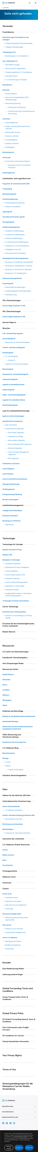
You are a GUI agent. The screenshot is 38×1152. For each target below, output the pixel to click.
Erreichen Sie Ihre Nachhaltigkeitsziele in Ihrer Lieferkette (18, 624)
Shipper (8, 766)
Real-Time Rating (11, 425)
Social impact (9, 949)
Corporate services (11, 897)
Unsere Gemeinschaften (11, 806)
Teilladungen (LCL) (9, 52)
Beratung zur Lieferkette (11, 521)
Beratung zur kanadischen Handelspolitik (19, 262)
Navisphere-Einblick (12, 590)
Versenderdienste (8, 1112)
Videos (4, 705)
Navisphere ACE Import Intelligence (17, 567)
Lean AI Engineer (8, 469)
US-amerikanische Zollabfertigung (16, 242)
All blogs (5, 758)
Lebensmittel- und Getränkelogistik (15, 374)
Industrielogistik (8, 390)
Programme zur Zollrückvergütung (17, 246)
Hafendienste (7, 85)
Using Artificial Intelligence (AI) (15, 932)
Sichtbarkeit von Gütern (11, 464)
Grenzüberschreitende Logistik (13, 217)
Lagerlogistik (7, 212)
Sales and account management (15, 905)
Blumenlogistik (7, 369)
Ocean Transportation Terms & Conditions (15, 998)
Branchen (6, 328)
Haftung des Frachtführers (17, 107)
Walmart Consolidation (13, 207)
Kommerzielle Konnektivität (14, 429)
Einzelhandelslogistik (10, 405)
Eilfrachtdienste (8, 152)
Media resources (8, 855)
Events (4, 685)
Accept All (19, 1147)
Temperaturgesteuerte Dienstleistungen (19, 43)
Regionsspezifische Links (10, 1117)
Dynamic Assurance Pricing (11, 550)
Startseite (6, 7)
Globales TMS (7, 555)
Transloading (7, 189)
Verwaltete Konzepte (10, 516)
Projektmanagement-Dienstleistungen (18, 291)
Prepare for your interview (14, 929)
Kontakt (6, 962)
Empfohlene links (7, 1106)
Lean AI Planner (8, 474)
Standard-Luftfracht (12, 143)
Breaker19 (11, 360)
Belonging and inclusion (13, 941)
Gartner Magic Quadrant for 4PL (13, 317)
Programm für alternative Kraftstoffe (16, 184)
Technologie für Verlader (12, 544)
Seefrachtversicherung (12, 103)
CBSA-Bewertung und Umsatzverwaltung (11, 735)
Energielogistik (7, 353)
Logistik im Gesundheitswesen (13, 384)
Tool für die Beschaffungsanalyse (16, 582)
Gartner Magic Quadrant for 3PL (13, 306)
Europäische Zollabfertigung (14, 235)
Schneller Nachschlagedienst (14, 775)
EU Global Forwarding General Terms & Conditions (18, 1020)
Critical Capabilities (11, 571)
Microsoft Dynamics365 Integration (20, 444)
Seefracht (6, 90)
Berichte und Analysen (10, 499)
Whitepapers (7, 700)
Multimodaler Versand (12, 132)
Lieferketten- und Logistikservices (16, 178)
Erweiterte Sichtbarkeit (13, 564)
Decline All (29, 1147)
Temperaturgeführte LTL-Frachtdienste (18, 72)
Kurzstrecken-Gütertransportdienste (17, 161)
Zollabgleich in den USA (13, 249)
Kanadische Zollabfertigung (14, 231)
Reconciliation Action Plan (13, 819)
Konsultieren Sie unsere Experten (14, 742)
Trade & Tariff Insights (15, 770)
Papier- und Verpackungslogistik (14, 395)
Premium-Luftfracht (12, 136)
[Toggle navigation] (35, 2)
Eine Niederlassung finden (13, 968)
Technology (9, 909)
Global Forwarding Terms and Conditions (17, 989)
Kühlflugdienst (10, 147)
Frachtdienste (8, 32)
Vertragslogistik (8, 222)
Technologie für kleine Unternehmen (15, 601)
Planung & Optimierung (10, 484)
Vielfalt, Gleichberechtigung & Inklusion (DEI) (18, 815)
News (4, 860)
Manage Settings (8, 1148)
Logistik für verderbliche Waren (13, 400)
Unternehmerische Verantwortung (16, 801)
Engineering (9, 524)
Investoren (6, 883)
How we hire (6, 925)
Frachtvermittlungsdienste (12, 278)
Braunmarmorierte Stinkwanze (15, 253)
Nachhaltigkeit (7, 829)
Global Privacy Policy (13, 1013)
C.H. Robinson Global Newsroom (16, 844)
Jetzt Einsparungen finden (13, 663)
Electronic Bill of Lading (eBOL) (15, 68)
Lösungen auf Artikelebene (12, 510)
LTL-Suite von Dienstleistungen (15, 652)
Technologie (8, 538)
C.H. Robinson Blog (10, 748)
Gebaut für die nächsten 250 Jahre (16, 795)
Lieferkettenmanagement (12, 505)
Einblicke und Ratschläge (12, 711)
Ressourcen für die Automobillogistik (17, 342)
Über (5, 789)
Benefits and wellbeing (12, 945)
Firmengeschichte (9, 871)
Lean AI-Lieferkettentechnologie (16, 411)
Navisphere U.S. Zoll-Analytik (14, 586)
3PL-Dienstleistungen (11, 300)
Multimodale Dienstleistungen (15, 287)
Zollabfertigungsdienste (11, 227)
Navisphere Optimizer (12, 578)
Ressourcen (8, 645)
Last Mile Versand (11, 76)
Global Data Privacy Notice (20, 1136)
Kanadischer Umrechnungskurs (15, 657)
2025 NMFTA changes (12, 65)
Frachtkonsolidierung (10, 199)
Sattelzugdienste (8, 173)
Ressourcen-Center (10, 669)
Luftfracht (6, 119)
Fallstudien (6, 680)
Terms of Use (9, 1069)
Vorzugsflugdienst (11, 140)
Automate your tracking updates (14, 612)
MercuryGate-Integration (16, 440)
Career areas (7, 894)
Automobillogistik (8, 339)
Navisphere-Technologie (11, 560)
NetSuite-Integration (15, 448)
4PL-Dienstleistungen (11, 311)
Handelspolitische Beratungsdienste (15, 258)
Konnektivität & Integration (12, 421)
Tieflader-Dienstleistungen (14, 47)
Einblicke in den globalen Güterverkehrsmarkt (18, 716)
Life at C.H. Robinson (9, 938)
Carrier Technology (10, 606)
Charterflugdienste (11, 123)
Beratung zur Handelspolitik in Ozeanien (18, 266)
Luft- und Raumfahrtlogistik (12, 333)
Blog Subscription (8, 753)
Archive (5, 850)
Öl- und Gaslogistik (11, 356)
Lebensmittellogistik (10, 379)
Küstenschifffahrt (11, 94)
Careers (5, 888)
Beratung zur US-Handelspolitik (16, 273)
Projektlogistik (7, 283)
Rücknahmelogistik (9, 194)
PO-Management (8, 489)
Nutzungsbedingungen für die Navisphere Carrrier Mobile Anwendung (17, 1086)
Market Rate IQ (8, 632)
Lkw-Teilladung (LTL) (10, 61)
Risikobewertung (11, 295)
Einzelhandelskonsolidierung (14, 203)
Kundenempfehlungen (10, 721)
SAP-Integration (13, 458)
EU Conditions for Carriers (13, 1035)
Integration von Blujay (15, 436)
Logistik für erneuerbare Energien (16, 364)
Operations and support (13, 901)
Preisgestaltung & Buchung (12, 494)
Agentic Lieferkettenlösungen (13, 416)
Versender (7, 26)
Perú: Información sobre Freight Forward (15, 1028)
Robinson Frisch (9, 877)
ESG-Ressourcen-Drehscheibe (12, 824)
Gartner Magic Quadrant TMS (15, 575)
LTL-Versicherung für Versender (16, 80)
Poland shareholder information (15, 1041)
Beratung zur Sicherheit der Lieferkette (18, 269)
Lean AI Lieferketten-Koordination (14, 479)
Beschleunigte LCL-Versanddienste (16, 56)
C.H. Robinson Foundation (13, 810)
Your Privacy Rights (12, 1055)
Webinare (5, 695)
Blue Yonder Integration (16, 433)
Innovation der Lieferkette (13, 839)
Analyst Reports (8, 674)
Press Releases (7, 865)
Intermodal (6, 157)
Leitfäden (6, 690)
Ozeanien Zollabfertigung (13, 238)
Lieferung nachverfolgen (12, 974)
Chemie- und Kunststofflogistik (13, 347)
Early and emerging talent (11, 914)
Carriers (8, 762)
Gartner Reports (9, 322)
